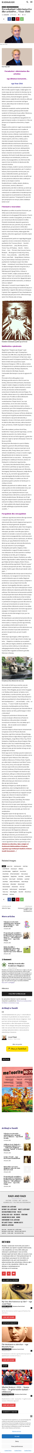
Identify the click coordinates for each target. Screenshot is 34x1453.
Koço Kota (5, 879)
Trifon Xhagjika (13, 891)
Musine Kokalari (6, 886)
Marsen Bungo (24, 881)
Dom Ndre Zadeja (7, 871)
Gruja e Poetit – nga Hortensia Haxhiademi (12, 1157)
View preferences (17, 1446)
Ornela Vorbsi (15, 886)
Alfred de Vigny (6, 908)
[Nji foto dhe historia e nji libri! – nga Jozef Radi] (17, 1291)
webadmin (6, 15)
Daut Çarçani (14, 868)
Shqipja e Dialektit (6, 1349)
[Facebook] (9, 19)
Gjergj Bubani (6, 876)
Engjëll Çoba (15, 871)
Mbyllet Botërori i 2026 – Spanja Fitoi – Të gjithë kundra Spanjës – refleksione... (16, 1389)
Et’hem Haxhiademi (14, 874)
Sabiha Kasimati (13, 889)
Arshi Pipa (25, 866)
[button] (31, 1416)
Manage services (16, 1431)
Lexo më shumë (8, 1317)
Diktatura (21, 868)
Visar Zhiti (20, 891)
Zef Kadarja (5, 894)
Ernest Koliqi (5, 874)
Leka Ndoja (5, 881)
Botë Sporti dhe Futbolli (8, 1394)
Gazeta (4, 7)
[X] (13, 19)
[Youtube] (14, 1274)
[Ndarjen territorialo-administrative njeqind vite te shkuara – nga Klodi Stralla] (26, 924)
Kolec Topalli (12, 879)
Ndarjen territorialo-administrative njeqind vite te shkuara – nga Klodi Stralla (12, 924)
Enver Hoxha (23, 871)
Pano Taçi (22, 886)
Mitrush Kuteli (21, 884)
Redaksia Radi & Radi (19, 1306)
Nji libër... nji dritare (7, 1306)
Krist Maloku (20, 879)
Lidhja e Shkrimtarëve (15, 881)
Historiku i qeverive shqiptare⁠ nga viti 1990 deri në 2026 (12, 1168)
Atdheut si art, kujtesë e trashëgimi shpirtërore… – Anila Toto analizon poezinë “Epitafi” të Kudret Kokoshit (13, 1147)
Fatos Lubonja (24, 874)
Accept (17, 1436)
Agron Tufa (9, 866)
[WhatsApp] (22, 19)
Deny (17, 1441)
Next (29, 1090)
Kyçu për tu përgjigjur (8, 982)
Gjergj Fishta (14, 876)
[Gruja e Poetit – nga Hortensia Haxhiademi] (27, 1159)
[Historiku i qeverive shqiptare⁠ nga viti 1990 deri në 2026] (27, 1169)
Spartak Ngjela (22, 889)
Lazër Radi (26, 879)
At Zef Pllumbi (6, 868)
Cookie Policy (8, 1450)
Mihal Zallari (13, 884)
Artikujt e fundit (10, 1008)
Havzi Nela (20, 876)
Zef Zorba (12, 894)
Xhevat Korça (28, 891)
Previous (4, 1090)
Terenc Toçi (5, 891)
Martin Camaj (6, 884)
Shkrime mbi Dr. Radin (12, 7)
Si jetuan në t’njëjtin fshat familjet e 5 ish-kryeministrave (25, 910)
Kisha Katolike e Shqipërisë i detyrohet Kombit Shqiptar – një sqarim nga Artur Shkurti (13, 949)
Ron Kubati (5, 889)
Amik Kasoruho (17, 866)
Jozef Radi (27, 876)
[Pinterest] (17, 19)
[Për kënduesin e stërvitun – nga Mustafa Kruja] (17, 1334)
